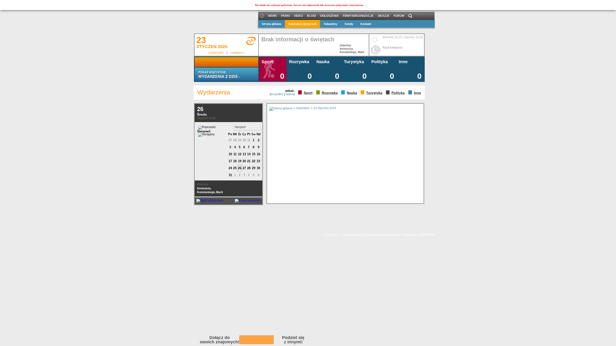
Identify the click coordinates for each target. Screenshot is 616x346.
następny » (238, 52)
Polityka (398, 92)
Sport (308, 92)
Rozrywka (330, 92)
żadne (289, 94)
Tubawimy (330, 24)
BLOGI (311, 16)
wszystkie (277, 94)
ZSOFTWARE (426, 234)
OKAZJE (384, 16)
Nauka (352, 92)
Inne (417, 92)
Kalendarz (303, 108)
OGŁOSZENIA (329, 16)
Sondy (349, 24)
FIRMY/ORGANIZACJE (358, 16)
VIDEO (298, 16)
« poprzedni (216, 52)
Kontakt (365, 24)
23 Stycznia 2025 (325, 108)
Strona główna (271, 24)
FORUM (399, 16)
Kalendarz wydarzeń (302, 24)
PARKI (285, 16)
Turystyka (374, 92)
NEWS (272, 16)
